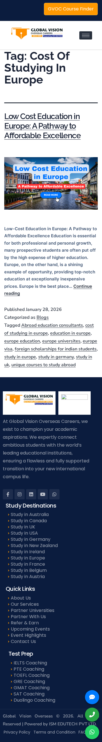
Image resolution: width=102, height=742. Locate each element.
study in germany (56, 357)
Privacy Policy (17, 732)
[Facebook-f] (8, 494)
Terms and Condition (54, 732)
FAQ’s (83, 732)
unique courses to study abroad (43, 365)
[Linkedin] (31, 494)
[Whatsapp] (54, 494)
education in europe (70, 333)
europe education (22, 341)
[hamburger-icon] (85, 35)
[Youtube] (43, 494)
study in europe (20, 357)
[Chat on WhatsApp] (92, 732)
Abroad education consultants (52, 325)
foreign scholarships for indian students (56, 349)
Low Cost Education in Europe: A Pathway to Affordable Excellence (42, 126)
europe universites (61, 341)
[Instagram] (19, 494)
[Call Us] (92, 715)
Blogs (43, 317)
